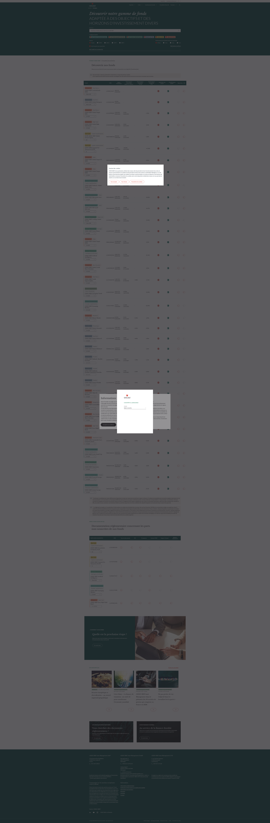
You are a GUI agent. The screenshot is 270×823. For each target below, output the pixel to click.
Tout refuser (124, 181)
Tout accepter (114, 181)
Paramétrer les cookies (136, 181)
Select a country (128, 408)
